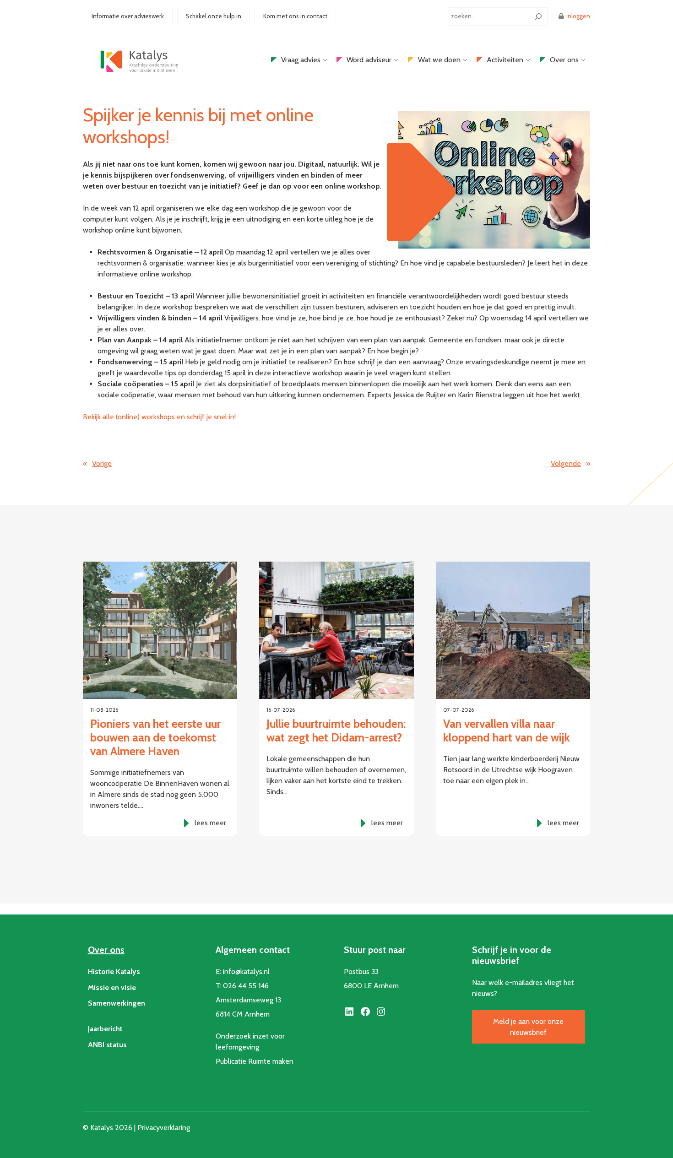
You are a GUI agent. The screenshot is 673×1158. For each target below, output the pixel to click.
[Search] (538, 16)
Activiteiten (505, 59)
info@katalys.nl (246, 971)
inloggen (578, 16)
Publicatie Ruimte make (252, 1061)
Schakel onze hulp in (213, 16)
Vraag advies (300, 59)
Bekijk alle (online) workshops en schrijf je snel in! (159, 416)
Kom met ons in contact (295, 16)
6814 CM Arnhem (243, 1014)
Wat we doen (439, 59)
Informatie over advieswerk (128, 16)
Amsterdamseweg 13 (248, 1000)
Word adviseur (369, 59)
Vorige (102, 463)
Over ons (564, 59)
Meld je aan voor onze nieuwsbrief (528, 1027)
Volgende (566, 463)
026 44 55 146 (246, 985)
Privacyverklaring (163, 1127)
